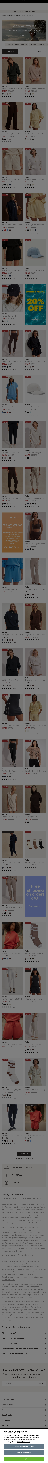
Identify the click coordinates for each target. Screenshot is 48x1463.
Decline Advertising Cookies (24, 1446)
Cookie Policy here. (23, 1442)
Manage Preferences (24, 1452)
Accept (24, 1459)
